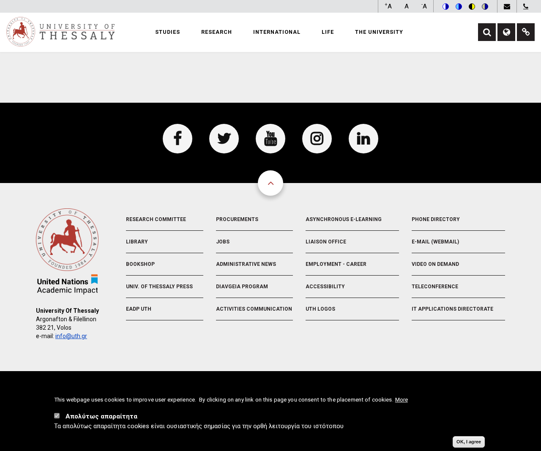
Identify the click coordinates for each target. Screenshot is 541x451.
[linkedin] (363, 138)
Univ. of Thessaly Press (159, 287)
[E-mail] (506, 6)
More (401, 399)
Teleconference (435, 287)
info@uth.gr (71, 336)
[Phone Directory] (525, 6)
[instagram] (317, 138)
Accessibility (325, 287)
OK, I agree (468, 441)
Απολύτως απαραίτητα (101, 416)
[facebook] (177, 138)
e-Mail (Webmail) (435, 242)
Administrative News (246, 264)
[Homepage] (60, 31)
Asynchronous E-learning (344, 219)
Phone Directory (436, 219)
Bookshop (140, 264)
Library (137, 242)
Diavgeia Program (242, 287)
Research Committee (156, 219)
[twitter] (224, 138)
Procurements (237, 219)
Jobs (223, 242)
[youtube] (270, 138)
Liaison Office (326, 242)
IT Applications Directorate (452, 309)
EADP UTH (138, 309)
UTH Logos (320, 309)
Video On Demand (435, 264)
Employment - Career (336, 264)
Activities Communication (254, 309)
